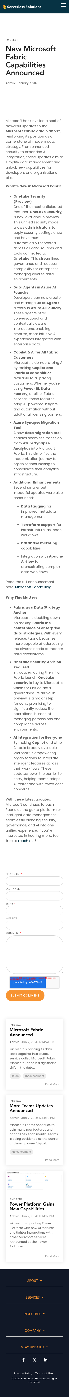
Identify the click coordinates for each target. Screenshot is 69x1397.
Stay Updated (32, 1347)
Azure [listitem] (15, 1076)
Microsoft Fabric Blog (33, 587)
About (32, 1281)
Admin (11, 83)
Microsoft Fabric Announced (26, 1032)
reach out (26, 840)
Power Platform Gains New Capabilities (32, 1206)
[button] (63, 4)
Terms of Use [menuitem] (44, 1373)
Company (33, 1331)
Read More (52, 1084)
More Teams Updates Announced (31, 1108)
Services (32, 1298)
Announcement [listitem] (34, 1076)
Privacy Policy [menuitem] (23, 1373)
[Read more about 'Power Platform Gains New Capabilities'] (34, 1181)
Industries (32, 1314)
